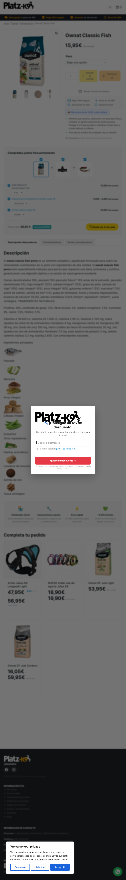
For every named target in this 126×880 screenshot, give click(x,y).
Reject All (40, 867)
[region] (40, 858)
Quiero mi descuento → (63, 460)
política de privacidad (65, 449)
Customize (20, 867)
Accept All (60, 867)
